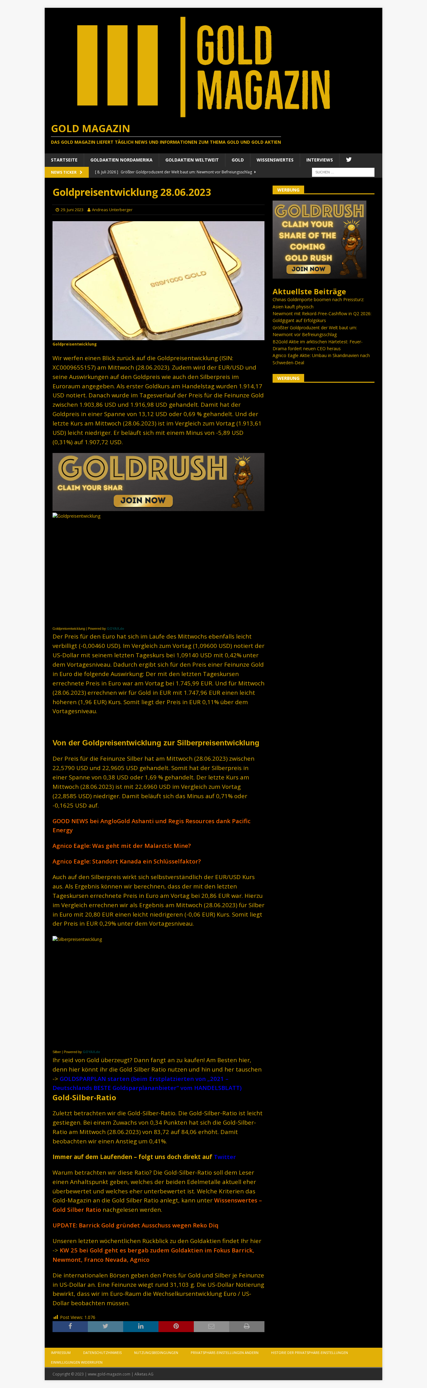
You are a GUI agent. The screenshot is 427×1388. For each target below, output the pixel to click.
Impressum (61, 1352)
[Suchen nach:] (343, 172)
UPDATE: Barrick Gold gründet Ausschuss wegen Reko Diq (136, 1225)
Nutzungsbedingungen (156, 1352)
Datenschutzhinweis (102, 1352)
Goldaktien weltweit (192, 160)
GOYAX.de (115, 628)
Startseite (64, 160)
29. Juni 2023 (72, 209)
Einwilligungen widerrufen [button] (77, 1362)
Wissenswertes (275, 160)
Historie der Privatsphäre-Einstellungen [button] (309, 1352)
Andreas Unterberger (112, 209)
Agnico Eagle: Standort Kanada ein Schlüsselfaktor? (127, 861)
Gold (238, 160)
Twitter (225, 1157)
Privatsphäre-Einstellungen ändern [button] (225, 1352)
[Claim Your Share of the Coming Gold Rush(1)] (158, 507)
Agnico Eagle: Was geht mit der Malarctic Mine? (122, 845)
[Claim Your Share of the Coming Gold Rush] (319, 275)
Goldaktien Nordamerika (121, 160)
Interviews (319, 160)
